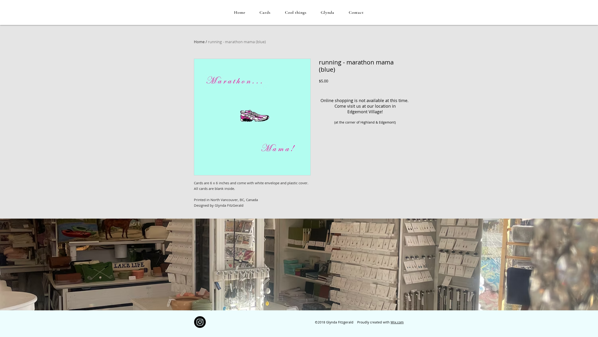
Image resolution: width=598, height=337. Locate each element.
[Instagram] (200, 322)
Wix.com (397, 322)
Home (199, 41)
